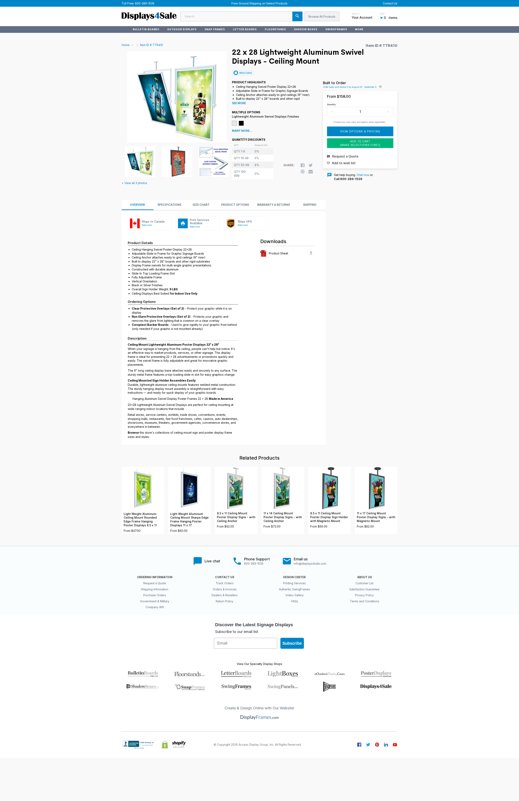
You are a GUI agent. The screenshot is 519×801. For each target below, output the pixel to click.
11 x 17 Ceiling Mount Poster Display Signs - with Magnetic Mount (376, 517)
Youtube (394, 744)
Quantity (331, 104)
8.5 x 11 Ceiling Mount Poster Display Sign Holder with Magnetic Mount (329, 517)
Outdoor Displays (181, 29)
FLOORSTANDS (275, 29)
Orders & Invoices (225, 589)
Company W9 (155, 607)
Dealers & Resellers (224, 595)
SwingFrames (336, 29)
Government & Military (154, 601)
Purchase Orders (154, 595)
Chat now (363, 175)
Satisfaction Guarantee (364, 589)
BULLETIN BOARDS (146, 29)
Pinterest (377, 744)
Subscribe (292, 643)
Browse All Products (322, 16)
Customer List (364, 583)
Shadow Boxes (305, 29)
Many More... (242, 130)
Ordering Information (154, 577)
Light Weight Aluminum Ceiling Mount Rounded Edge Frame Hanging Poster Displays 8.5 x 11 (140, 519)
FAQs (294, 601)
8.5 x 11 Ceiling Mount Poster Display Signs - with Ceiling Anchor (236, 517)
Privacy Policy (364, 595)
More (359, 29)
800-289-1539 (144, 3)
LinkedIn (386, 744)
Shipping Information (154, 589)
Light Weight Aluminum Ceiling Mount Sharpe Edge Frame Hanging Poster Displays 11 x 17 (189, 519)
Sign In (355, 13)
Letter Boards (244, 29)
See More (239, 103)
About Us (364, 577)
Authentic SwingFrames (294, 589)
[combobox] (241, 16)
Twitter (368, 744)
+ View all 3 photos (134, 183)
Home (126, 45)
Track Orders (225, 583)
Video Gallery (294, 595)
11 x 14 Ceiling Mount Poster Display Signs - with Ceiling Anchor (283, 517)
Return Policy (224, 601)
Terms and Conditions (364, 601)
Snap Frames (215, 29)
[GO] (297, 16)
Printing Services (294, 583)
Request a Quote (154, 583)
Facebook (359, 744)
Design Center (294, 577)
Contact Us (390, 3)
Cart (382, 13)
